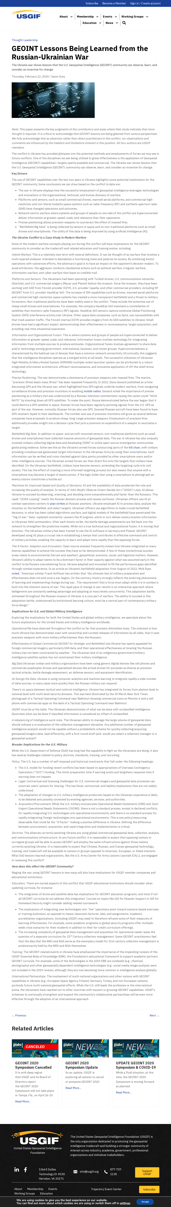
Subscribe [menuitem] (92, 3)
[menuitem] (71, 17)
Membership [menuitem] (85, 16)
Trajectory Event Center (106, 1189)
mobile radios (92, 391)
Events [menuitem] (107, 16)
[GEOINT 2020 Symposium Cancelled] (35, 1048)
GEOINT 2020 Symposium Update (81, 1065)
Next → (154, 1015)
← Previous (19, 1015)
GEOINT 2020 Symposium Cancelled (33, 1065)
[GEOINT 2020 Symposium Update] (85, 1048)
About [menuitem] (63, 16)
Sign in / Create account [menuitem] (145, 3)
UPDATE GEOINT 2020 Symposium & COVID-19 (136, 1065)
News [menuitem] (109, 23)
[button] (124, 23)
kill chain (134, 447)
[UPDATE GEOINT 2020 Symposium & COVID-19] (136, 1048)
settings (125, 1203)
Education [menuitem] (90, 23)
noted (15, 573)
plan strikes (57, 503)
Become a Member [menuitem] (114, 3)
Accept (145, 1201)
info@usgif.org (89, 1171)
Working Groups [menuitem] (132, 16)
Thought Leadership (25, 40)
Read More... (23, 1101)
